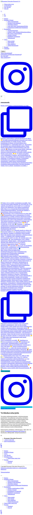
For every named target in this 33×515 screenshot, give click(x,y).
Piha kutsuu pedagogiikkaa (14, 33)
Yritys (5, 39)
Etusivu (6, 18)
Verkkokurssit (11, 38)
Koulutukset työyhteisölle (14, 491)
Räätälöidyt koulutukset (13, 36)
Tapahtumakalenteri (12, 30)
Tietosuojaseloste (5, 472)
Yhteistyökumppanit (12, 45)
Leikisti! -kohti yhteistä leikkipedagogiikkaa (19, 32)
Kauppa (6, 47)
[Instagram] (1, 447)
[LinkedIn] (1, 445)
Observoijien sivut (9, 4)
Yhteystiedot (10, 42)
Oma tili (6, 8)
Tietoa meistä (10, 41)
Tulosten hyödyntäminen (14, 23)
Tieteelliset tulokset (12, 24)
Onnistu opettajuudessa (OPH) (15, 488)
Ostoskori (6, 48)
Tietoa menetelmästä (12, 21)
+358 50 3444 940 (9, 440)
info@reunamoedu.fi (9, 441)
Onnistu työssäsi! (12, 35)
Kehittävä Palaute (8, 20)
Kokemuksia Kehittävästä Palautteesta (17, 27)
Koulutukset (7, 29)
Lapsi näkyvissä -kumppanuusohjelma (17, 26)
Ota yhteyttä (7, 7)
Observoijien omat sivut (13, 458)
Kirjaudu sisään (8, 456)
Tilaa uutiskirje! (11, 44)
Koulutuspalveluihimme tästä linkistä (15, 431)
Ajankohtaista (7, 5)
